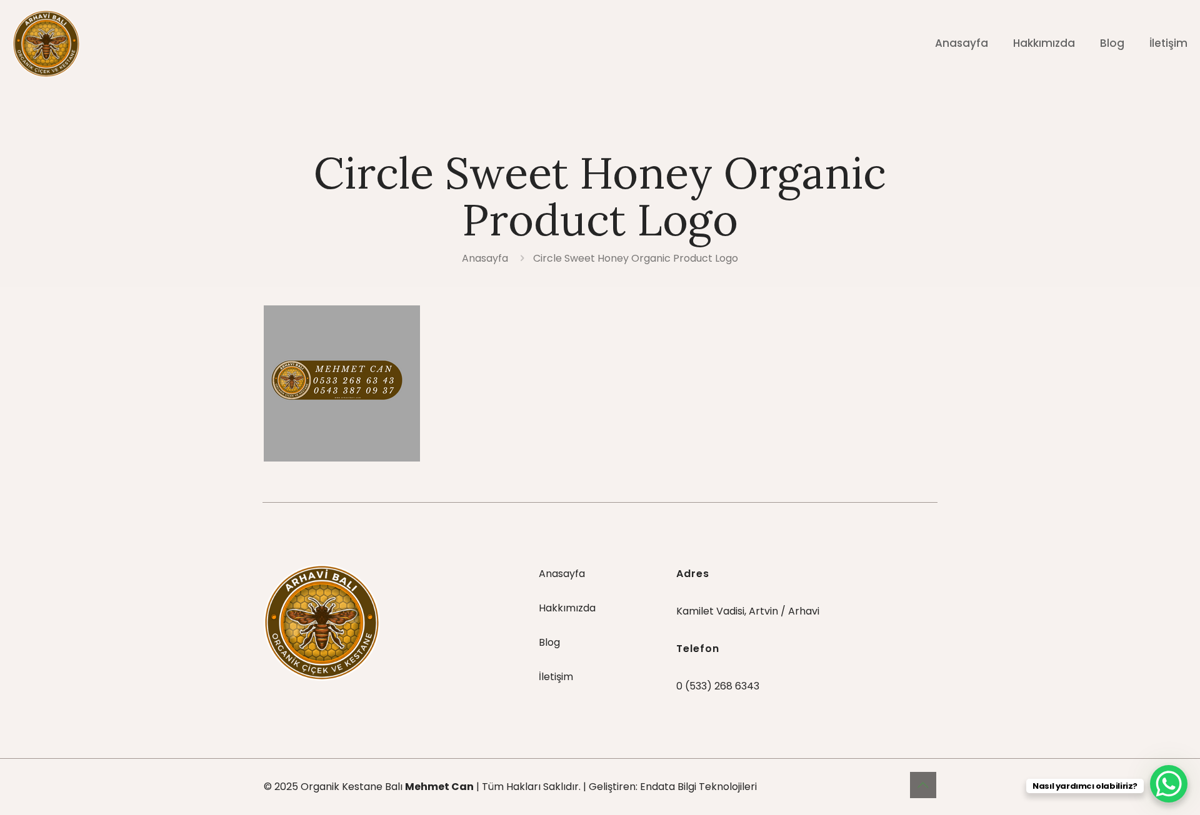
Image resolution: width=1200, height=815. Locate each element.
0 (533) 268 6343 (717, 686)
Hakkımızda (567, 608)
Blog (549, 642)
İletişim (556, 676)
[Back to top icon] (923, 785)
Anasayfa (485, 258)
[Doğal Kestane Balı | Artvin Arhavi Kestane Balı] (46, 43)
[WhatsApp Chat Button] (1169, 784)
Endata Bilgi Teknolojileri (698, 786)
